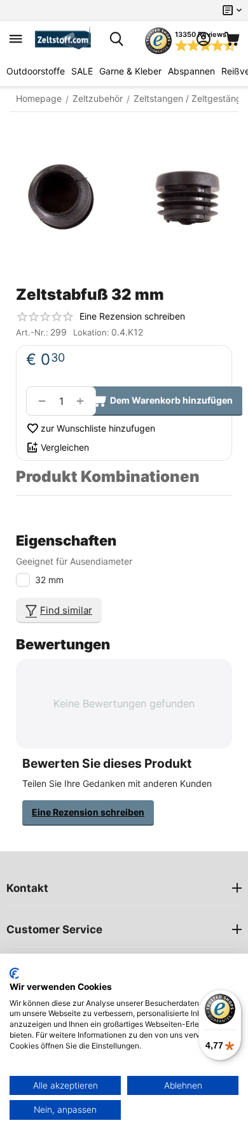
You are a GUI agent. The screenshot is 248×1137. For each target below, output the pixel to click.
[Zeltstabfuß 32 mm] (124, 197)
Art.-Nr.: (32, 332)
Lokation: (91, 332)
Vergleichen (65, 447)
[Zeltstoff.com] (66, 39)
